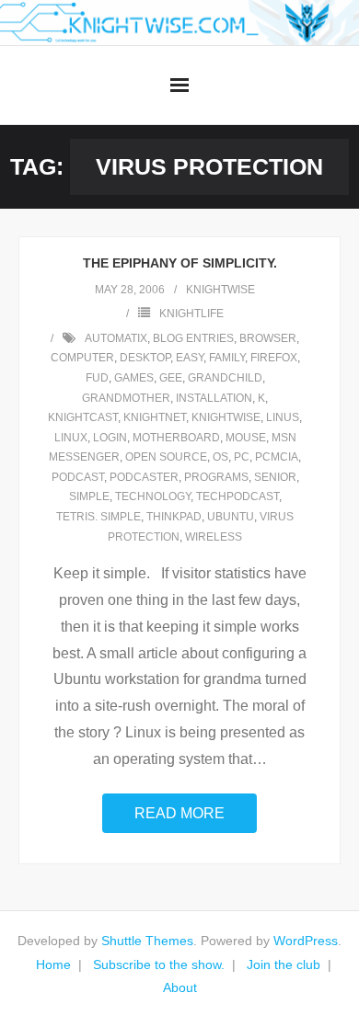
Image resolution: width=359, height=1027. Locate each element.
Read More (179, 813)
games (134, 377)
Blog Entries (193, 338)
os (220, 457)
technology (153, 496)
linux (70, 437)
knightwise (220, 289)
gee (170, 377)
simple (89, 496)
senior (275, 477)
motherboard (176, 437)
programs (216, 477)
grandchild (225, 377)
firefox (273, 357)
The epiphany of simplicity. (180, 263)
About (180, 987)
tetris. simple (98, 516)
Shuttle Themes (147, 940)
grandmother (126, 398)
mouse (246, 437)
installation (214, 398)
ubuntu (230, 516)
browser (267, 338)
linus (282, 417)
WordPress (305, 940)
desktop (145, 357)
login (110, 437)
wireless (213, 537)
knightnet (154, 417)
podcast (78, 477)
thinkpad (174, 516)
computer (82, 357)
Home (53, 964)
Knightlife (191, 313)
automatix (116, 338)
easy (189, 357)
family (227, 357)
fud (97, 377)
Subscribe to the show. (159, 964)
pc (241, 457)
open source (166, 457)
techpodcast (237, 496)
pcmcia (276, 457)
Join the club (283, 964)
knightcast (83, 417)
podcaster (144, 477)
